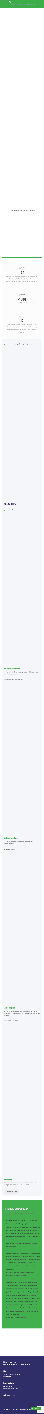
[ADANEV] (22, 4)
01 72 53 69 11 (7, 1386)
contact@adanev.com (10, 1388)
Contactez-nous (11, 1192)
